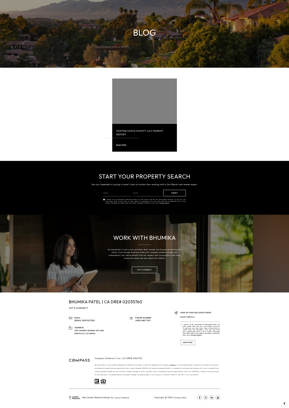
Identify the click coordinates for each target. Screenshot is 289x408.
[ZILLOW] (218, 397)
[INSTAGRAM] (205, 397)
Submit (174, 193)
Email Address (187, 317)
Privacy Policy (164, 203)
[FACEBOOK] (199, 397)
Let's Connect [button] (144, 270)
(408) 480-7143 (142, 320)
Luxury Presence (121, 397)
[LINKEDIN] (212, 397)
